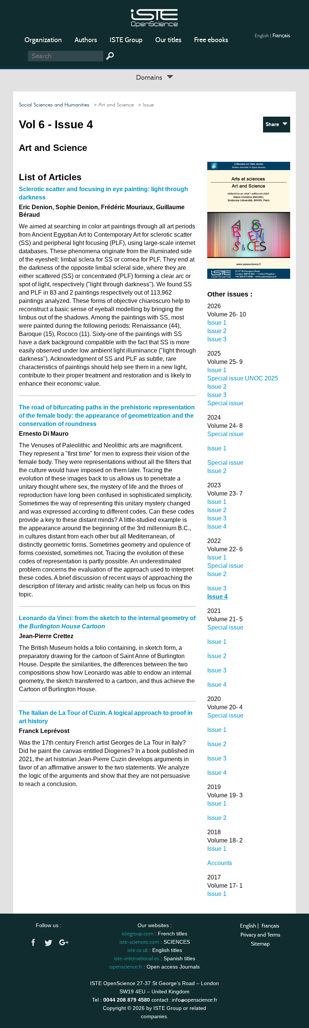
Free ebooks (211, 40)
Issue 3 (216, 339)
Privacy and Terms (260, 934)
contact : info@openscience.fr (184, 999)
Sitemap (260, 943)
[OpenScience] (154, 17)
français (281, 35)
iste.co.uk (137, 950)
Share (274, 124)
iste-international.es (136, 958)
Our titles (168, 40)
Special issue (225, 403)
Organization (43, 40)
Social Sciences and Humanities (54, 105)
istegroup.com (137, 933)
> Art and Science (112, 105)
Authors (86, 40)
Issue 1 (216, 322)
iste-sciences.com (139, 941)
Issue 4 (216, 526)
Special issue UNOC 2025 (242, 378)
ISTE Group (126, 40)
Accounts (219, 863)
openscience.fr (126, 966)
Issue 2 (216, 331)
